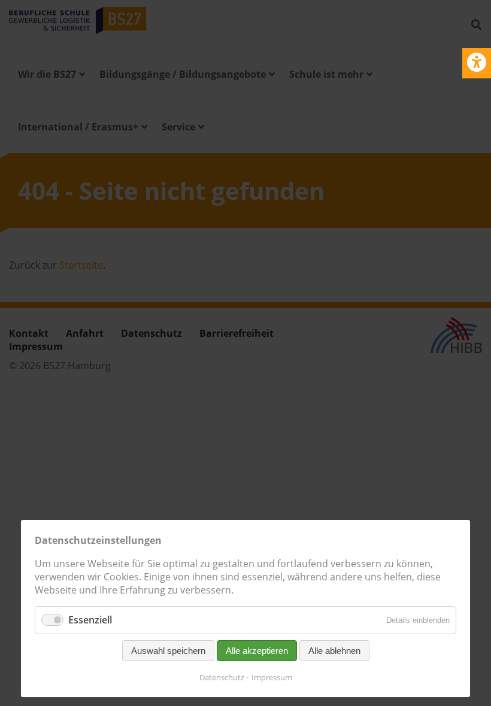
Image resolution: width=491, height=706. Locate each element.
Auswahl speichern (168, 651)
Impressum (271, 677)
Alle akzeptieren (257, 651)
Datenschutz (221, 677)
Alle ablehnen (334, 651)
